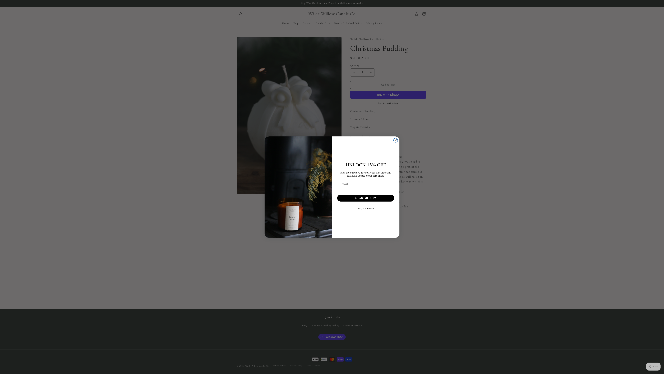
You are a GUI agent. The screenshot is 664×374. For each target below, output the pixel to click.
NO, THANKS (366, 208)
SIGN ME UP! (365, 198)
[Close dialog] (396, 140)
